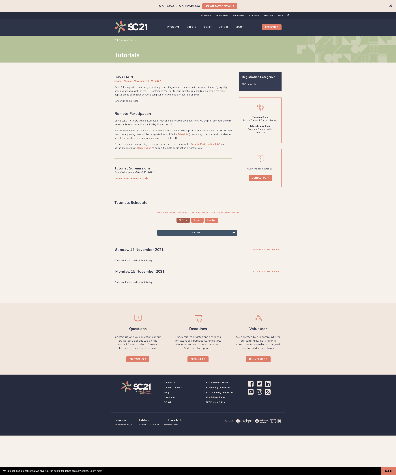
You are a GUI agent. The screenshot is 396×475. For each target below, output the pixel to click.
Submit (240, 27)
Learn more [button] (96, 471)
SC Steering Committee (217, 387)
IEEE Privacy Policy (215, 402)
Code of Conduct (173, 387)
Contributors (185, 212)
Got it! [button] (388, 471)
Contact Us (259, 177)
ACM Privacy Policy (215, 397)
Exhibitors (239, 15)
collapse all (274, 249)
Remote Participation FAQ (205, 144)
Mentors (268, 15)
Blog (166, 392)
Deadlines (197, 359)
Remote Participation (218, 6)
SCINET (208, 27)
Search (228, 212)
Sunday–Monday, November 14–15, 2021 (137, 81)
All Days (183, 220)
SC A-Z (167, 402)
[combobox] (197, 233)
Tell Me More (257, 359)
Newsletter (169, 397)
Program (173, 27)
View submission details (129, 178)
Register (270, 27)
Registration (144, 148)
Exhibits (191, 27)
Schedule (206, 15)
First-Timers (222, 15)
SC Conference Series (216, 382)
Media (281, 15)
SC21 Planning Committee (219, 392)
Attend (223, 27)
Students (254, 15)
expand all (259, 249)
